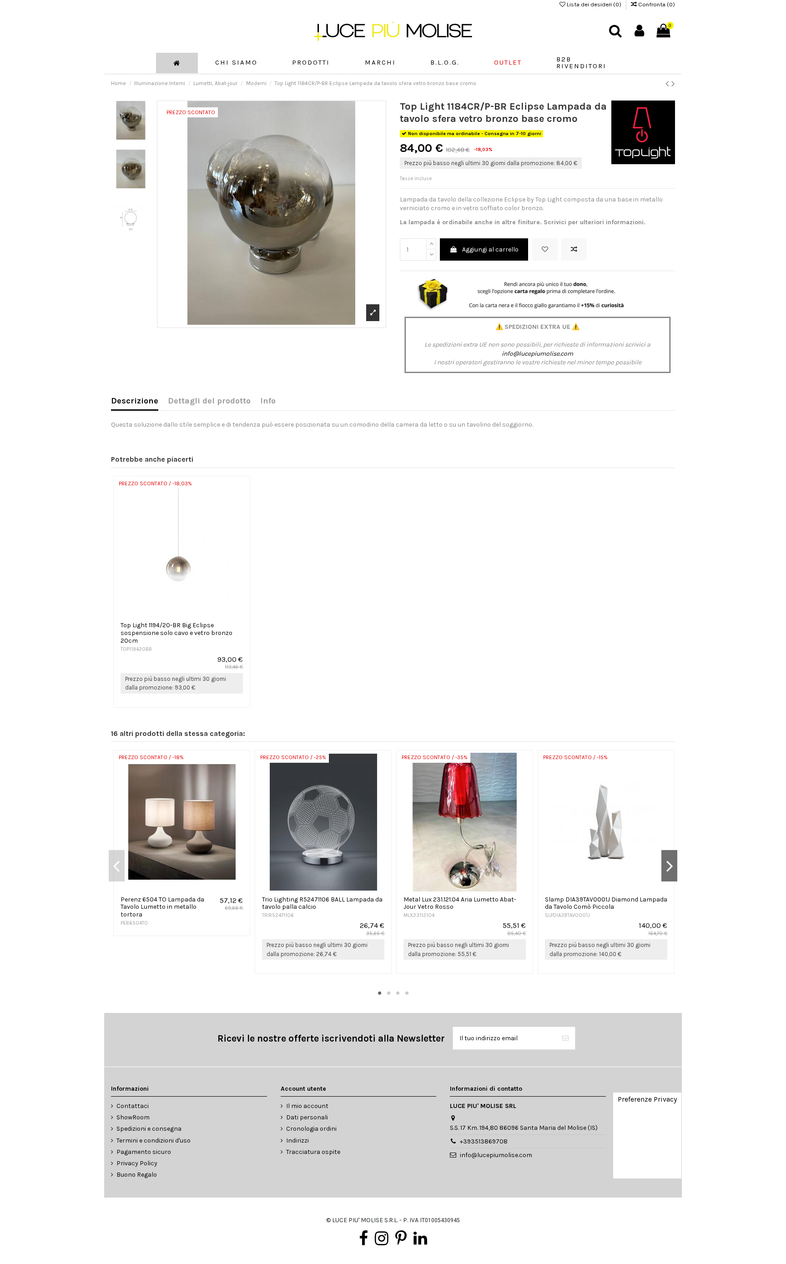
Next (669, 865)
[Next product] (673, 83)
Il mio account (307, 1106)
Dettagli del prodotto (209, 401)
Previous (117, 865)
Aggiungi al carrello (490, 249)
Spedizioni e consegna (148, 1129)
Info (268, 401)
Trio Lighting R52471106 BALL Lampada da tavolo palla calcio (322, 903)
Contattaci (132, 1106)
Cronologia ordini (311, 1129)
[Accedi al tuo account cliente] (639, 31)
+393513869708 (484, 1141)
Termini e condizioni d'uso (153, 1140)
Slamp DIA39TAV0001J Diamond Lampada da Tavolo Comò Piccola (606, 903)
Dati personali (307, 1117)
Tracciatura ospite (313, 1152)
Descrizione (134, 401)
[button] (311, 63)
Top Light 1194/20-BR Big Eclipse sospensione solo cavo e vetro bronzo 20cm (176, 633)
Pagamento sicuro (143, 1152)
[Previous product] (668, 83)
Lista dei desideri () (594, 4)
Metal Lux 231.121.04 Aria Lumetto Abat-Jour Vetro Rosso (459, 903)
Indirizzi (297, 1140)
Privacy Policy (136, 1163)
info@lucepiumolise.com (537, 354)
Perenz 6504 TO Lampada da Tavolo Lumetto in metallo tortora (162, 907)
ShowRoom (133, 1117)
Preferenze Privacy (647, 1099)
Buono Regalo (136, 1174)
